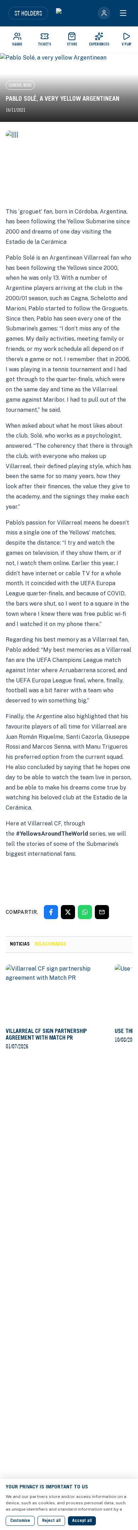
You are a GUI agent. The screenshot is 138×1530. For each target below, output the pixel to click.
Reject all (51, 1521)
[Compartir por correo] (102, 912)
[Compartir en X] (68, 912)
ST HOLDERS (28, 13)
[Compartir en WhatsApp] (85, 912)
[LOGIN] (104, 13)
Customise (20, 1521)
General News (20, 85)
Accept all (82, 1521)
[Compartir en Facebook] (51, 912)
